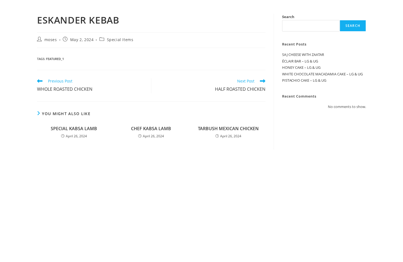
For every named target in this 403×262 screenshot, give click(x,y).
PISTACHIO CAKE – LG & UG (304, 80)
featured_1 (55, 59)
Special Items (120, 39)
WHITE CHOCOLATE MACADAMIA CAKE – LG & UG (322, 74)
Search (288, 16)
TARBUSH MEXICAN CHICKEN (228, 129)
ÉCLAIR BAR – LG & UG (300, 61)
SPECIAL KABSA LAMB (74, 129)
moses (50, 39)
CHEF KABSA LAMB (151, 129)
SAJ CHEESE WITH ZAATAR (303, 54)
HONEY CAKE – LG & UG (301, 67)
